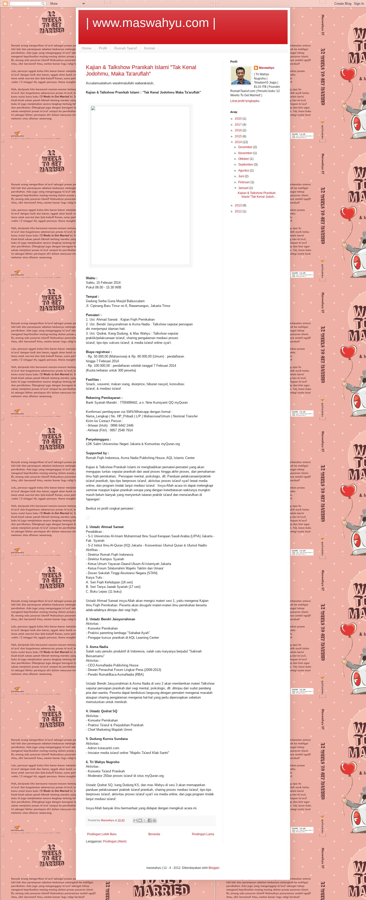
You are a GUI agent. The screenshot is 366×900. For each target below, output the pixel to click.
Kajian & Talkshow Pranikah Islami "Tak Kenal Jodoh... (257, 194)
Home (86, 48)
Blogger (214, 868)
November (245, 153)
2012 (239, 211)
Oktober (244, 159)
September (246, 164)
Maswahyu (266, 68)
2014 (239, 142)
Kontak (149, 48)
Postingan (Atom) (114, 841)
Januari (243, 188)
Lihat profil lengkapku (244, 101)
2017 (239, 124)
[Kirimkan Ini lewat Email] (135, 820)
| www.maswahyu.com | (151, 23)
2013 (239, 205)
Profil (103, 48)
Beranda (154, 834)
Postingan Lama (203, 834)
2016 (239, 130)
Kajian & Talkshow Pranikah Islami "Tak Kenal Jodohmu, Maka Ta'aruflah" (141, 70)
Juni (241, 176)
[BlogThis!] (140, 820)
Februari (244, 182)
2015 (239, 136)
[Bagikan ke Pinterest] (154, 820)
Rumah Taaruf (125, 48)
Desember (245, 147)
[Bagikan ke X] (144, 820)
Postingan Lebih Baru (102, 834)
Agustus (244, 170)
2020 (239, 118)
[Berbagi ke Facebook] (149, 820)
